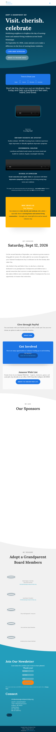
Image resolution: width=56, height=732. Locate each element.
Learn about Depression (16, 51)
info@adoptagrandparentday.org (28, 599)
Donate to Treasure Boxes (17, 58)
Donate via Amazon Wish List (28, 382)
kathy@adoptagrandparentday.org (28, 584)
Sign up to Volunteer (28, 355)
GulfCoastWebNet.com (30, 730)
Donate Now (28, 335)
